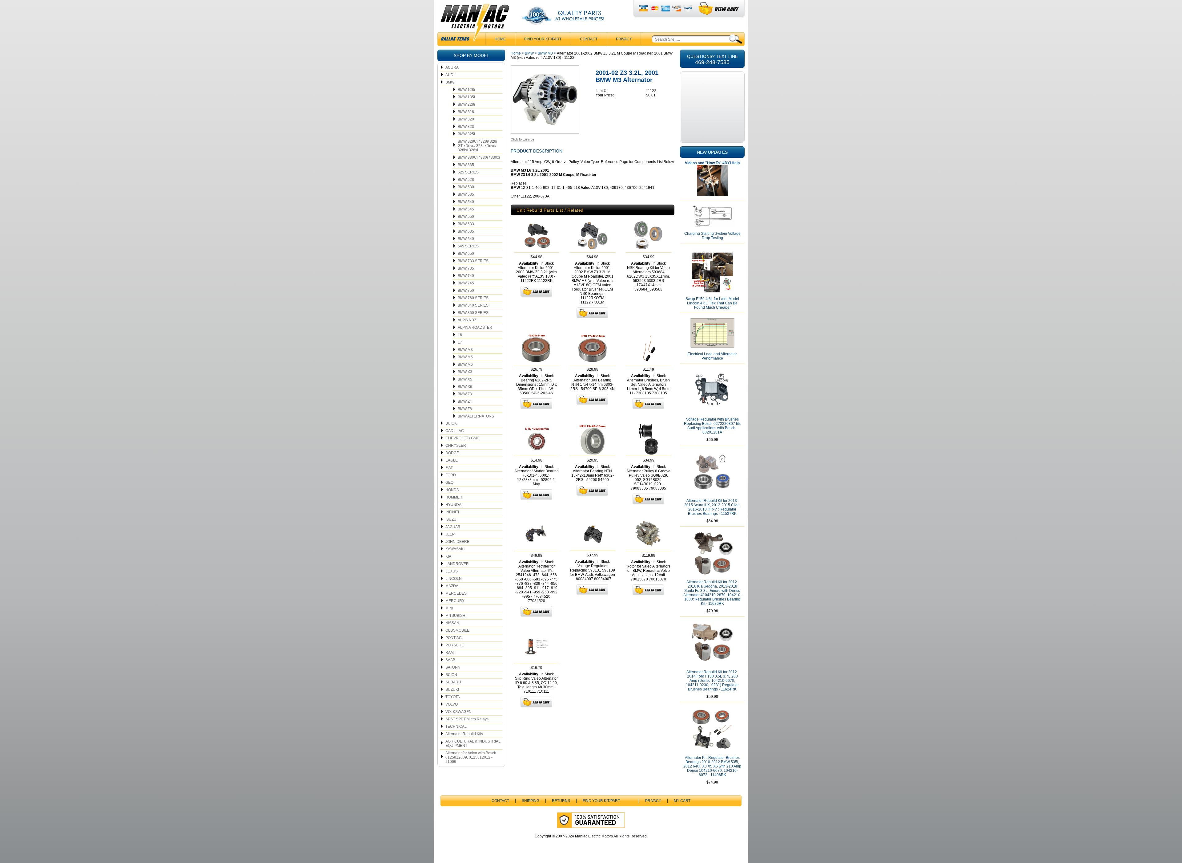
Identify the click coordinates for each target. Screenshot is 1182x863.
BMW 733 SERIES (473, 261)
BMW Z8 (465, 409)
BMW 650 (466, 253)
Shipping (530, 801)
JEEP (450, 534)
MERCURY (454, 601)
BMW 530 (466, 187)
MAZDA (451, 586)
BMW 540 (466, 202)
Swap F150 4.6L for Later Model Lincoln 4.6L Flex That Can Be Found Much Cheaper (712, 303)
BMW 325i (466, 134)
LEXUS (451, 571)
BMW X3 (465, 372)
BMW (449, 82)
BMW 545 (466, 209)
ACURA (452, 67)
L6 (460, 335)
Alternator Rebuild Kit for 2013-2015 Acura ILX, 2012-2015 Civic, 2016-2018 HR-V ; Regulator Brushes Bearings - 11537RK (712, 507)
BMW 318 (466, 112)
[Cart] (718, 8)
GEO (449, 482)
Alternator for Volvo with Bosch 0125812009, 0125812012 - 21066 (470, 757)
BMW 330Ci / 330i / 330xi (479, 157)
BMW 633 (466, 224)
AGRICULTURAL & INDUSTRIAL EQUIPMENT (473, 743)
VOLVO (451, 704)
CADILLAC (454, 431)
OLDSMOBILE (457, 630)
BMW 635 (466, 231)
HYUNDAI (453, 505)
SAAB (450, 660)
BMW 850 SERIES (473, 313)
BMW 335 (466, 165)
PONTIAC (453, 638)
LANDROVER (457, 564)
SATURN (452, 667)
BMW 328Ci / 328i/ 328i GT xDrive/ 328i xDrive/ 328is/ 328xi (477, 145)
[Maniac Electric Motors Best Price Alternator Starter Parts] (474, 24)
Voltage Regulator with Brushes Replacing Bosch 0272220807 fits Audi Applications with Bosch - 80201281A (712, 425)
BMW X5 (465, 379)
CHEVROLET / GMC (462, 438)
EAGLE (451, 460)
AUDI (449, 75)
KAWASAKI (454, 549)
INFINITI (452, 512)
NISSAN (452, 623)
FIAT (449, 468)
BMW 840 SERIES (473, 305)
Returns (561, 801)
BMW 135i (466, 97)
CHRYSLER (455, 445)
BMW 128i (466, 90)
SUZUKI (452, 689)
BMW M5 (465, 357)
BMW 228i (466, 104)
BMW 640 (466, 239)
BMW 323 (466, 126)
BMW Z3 (465, 394)
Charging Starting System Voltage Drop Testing (712, 235)
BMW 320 (466, 119)
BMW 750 (466, 290)
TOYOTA (452, 697)
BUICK (451, 423)
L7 (460, 342)
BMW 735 (466, 268)
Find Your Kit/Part (542, 39)
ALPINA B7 (467, 320)
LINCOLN (453, 578)
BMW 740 (466, 276)
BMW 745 (466, 283)
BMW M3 (465, 350)
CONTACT (588, 39)
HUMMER (453, 497)
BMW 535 (466, 194)
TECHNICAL (456, 726)
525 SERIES (468, 172)
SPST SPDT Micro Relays (466, 719)
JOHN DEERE (457, 541)
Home (516, 53)
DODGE (452, 453)
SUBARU (453, 682)
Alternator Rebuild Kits (464, 734)
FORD (450, 475)
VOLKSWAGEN (458, 712)
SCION (451, 675)
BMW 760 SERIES (473, 298)
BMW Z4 (465, 401)
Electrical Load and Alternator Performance (712, 356)
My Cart (682, 801)
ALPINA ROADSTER (475, 327)
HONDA (452, 490)
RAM (449, 652)
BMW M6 (465, 364)
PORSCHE (454, 645)
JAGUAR (452, 527)
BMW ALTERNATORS (476, 416)
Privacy (624, 39)
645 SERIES (468, 246)
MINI (449, 608)
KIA (448, 556)
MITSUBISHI (455, 615)
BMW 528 (466, 179)
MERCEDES (456, 593)
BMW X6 (465, 387)
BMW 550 (466, 216)
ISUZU (450, 519)
